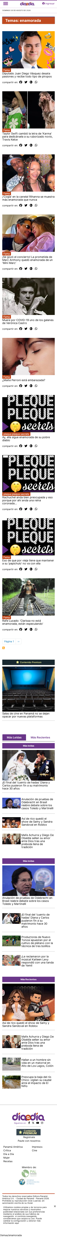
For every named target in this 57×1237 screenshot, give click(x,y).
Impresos (37, 1146)
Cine (34, 1150)
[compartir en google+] (31, 82)
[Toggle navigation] (5, 3)
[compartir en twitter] (26, 82)
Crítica (7, 1150)
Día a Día (8, 1154)
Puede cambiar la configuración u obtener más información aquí (22, 1220)
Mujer (6, 1157)
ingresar (50, 3)
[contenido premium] (28, 1132)
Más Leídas (14, 737)
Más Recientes (40, 737)
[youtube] (37, 1122)
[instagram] (42, 1122)
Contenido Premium (30, 662)
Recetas (7, 1161)
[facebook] (29, 1122)
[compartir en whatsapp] (36, 82)
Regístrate (29, 1137)
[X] (33, 1122)
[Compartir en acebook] (21, 82)
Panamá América (13, 1146)
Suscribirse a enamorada (3, 648)
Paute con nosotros (29, 1140)
